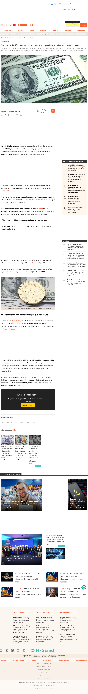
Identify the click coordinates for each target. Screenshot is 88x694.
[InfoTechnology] (61, 656)
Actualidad (20, 30)
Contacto (3, 660)
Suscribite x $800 (72, 25)
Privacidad (44, 673)
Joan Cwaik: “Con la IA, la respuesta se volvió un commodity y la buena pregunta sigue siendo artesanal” (76, 178)
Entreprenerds (81, 30)
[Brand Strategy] (44, 656)
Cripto (27, 422)
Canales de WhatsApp (18, 660)
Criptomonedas (7, 30)
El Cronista (4, 38)
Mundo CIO (55, 30)
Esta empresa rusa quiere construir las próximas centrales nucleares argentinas (74, 200)
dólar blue (9, 422)
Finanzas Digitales (24, 38)
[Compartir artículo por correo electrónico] (17, 115)
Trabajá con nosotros (81, 660)
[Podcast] (52, 656)
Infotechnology (13, 38)
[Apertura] (27, 656)
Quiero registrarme (28, 405)
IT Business (68, 30)
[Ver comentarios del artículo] (21, 115)
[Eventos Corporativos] (36, 656)
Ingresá (84, 25)
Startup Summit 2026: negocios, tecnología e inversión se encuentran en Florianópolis (76, 167)
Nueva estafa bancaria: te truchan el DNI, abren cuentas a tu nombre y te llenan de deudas (75, 210)
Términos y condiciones (44, 670)
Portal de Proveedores (63, 660)
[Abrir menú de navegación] (2, 25)
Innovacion (43, 30)
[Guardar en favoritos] (53, 111)
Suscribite (33, 660)
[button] (83, 587)
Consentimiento (44, 676)
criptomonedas (19, 422)
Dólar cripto (35, 422)
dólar (32, 38)
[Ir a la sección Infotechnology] (21, 25)
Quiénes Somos (47, 660)
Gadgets (32, 30)
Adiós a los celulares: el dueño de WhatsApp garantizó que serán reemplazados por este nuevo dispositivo (76, 189)
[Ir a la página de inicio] (5, 25)
